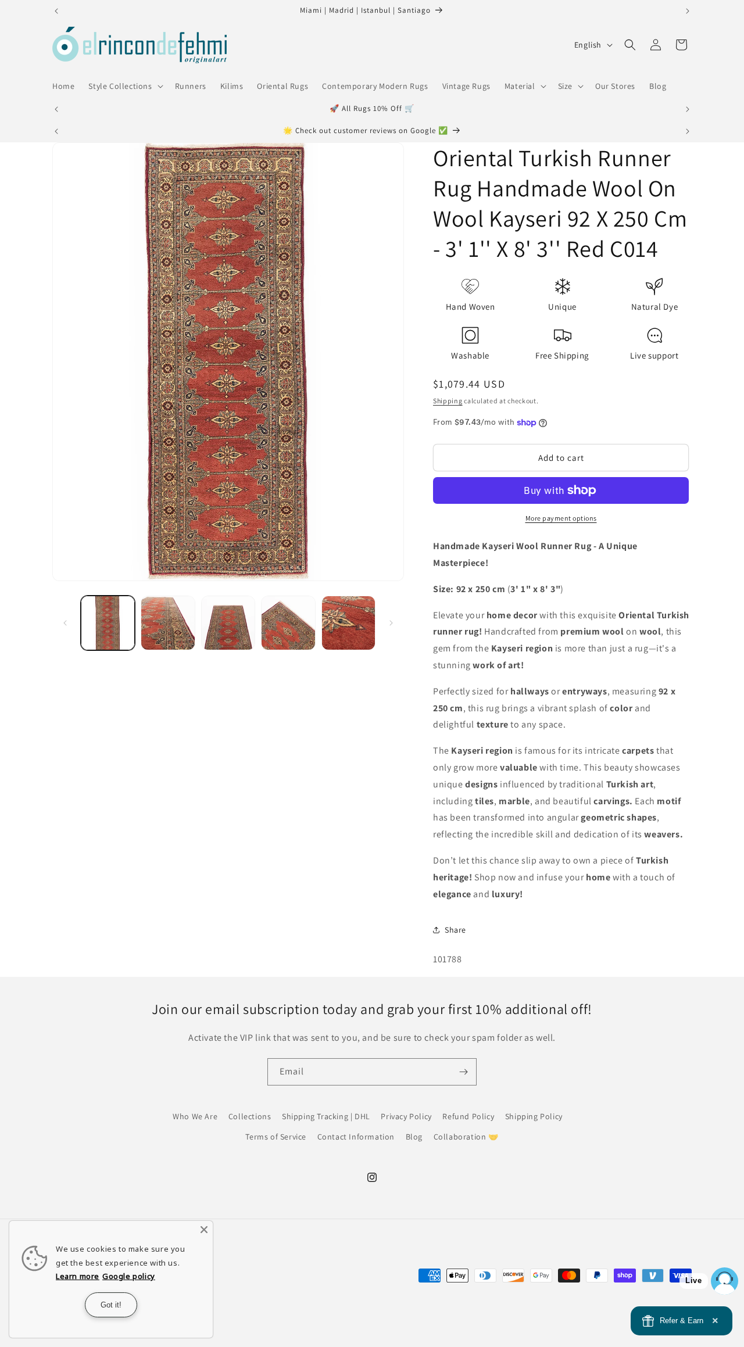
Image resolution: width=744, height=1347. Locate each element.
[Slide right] (391, 623)
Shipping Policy (534, 1116)
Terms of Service (275, 1136)
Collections (249, 1116)
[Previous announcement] (56, 11)
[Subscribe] (463, 1072)
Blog (414, 1136)
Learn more (77, 1276)
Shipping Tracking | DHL (326, 1116)
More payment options (561, 518)
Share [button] (455, 930)
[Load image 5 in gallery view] (348, 623)
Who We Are (195, 1116)
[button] (124, 86)
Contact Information (356, 1136)
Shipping (448, 400)
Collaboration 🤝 (466, 1136)
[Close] (204, 1229)
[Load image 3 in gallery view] (228, 623)
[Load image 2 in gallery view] (168, 623)
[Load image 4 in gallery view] (288, 623)
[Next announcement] (687, 11)
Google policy (128, 1276)
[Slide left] (65, 623)
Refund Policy (468, 1116)
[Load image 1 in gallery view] (108, 623)
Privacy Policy (406, 1116)
